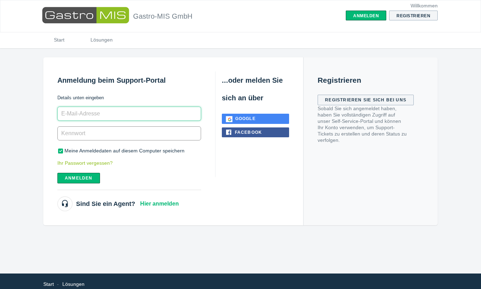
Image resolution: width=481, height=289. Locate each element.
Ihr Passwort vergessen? (85, 163)
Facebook (248, 132)
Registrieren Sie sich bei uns (365, 100)
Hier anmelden (159, 204)
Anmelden (79, 178)
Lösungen (101, 40)
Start (59, 40)
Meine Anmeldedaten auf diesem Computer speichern (124, 150)
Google (245, 118)
